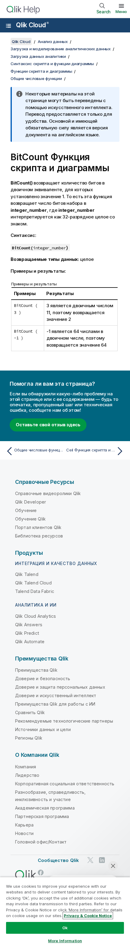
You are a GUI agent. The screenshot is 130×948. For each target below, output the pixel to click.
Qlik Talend (26, 574)
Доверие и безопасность (42, 678)
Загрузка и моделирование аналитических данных (61, 48)
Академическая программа (45, 807)
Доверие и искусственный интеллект (55, 695)
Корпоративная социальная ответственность (64, 783)
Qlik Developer (30, 501)
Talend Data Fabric (34, 591)
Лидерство (27, 775)
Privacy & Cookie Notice (88, 915)
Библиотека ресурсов (39, 535)
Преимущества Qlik (36, 670)
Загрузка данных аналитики (38, 56)
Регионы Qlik (28, 737)
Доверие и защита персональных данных (60, 687)
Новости (24, 833)
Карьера (24, 824)
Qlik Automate (29, 641)
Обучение (26, 510)
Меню (121, 11)
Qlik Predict (27, 633)
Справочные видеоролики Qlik (48, 493)
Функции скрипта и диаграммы (41, 71)
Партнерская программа (42, 816)
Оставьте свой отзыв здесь (48, 424)
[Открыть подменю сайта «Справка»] (8, 26)
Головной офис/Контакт (41, 841)
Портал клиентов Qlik (38, 527)
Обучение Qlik (30, 518)
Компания (25, 766)
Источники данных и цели (43, 729)
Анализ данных (53, 41)
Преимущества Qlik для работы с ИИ (55, 704)
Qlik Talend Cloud (33, 582)
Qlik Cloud (32, 25)
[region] (65, 912)
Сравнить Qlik (30, 712)
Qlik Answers (28, 624)
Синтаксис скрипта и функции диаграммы (52, 63)
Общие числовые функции (36, 78)
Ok (65, 927)
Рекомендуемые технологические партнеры (64, 720)
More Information (65, 940)
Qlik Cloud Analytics (35, 616)
